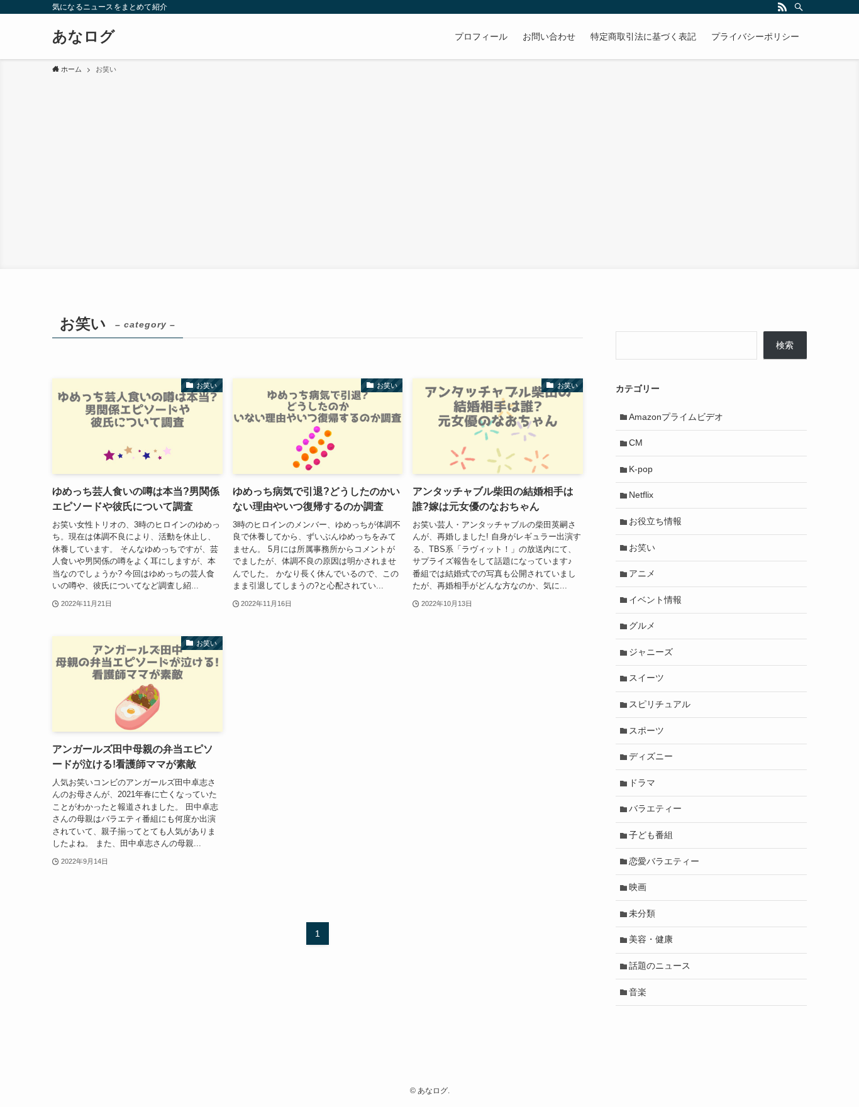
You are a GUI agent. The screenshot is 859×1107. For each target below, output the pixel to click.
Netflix (641, 495)
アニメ (642, 573)
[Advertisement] (429, 170)
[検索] (798, 7)
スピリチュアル (659, 704)
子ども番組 (651, 835)
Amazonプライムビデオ (676, 417)
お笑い (642, 547)
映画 (637, 887)
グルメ (642, 625)
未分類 (642, 913)
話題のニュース (659, 966)
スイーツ (646, 678)
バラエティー (655, 808)
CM (636, 443)
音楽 (637, 992)
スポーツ (646, 730)
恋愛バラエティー (664, 861)
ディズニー (651, 756)
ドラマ (642, 783)
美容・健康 (651, 939)
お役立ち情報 (655, 521)
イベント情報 (655, 600)
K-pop (641, 469)
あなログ (83, 36)
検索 (785, 345)
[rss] (782, 7)
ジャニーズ (651, 652)
